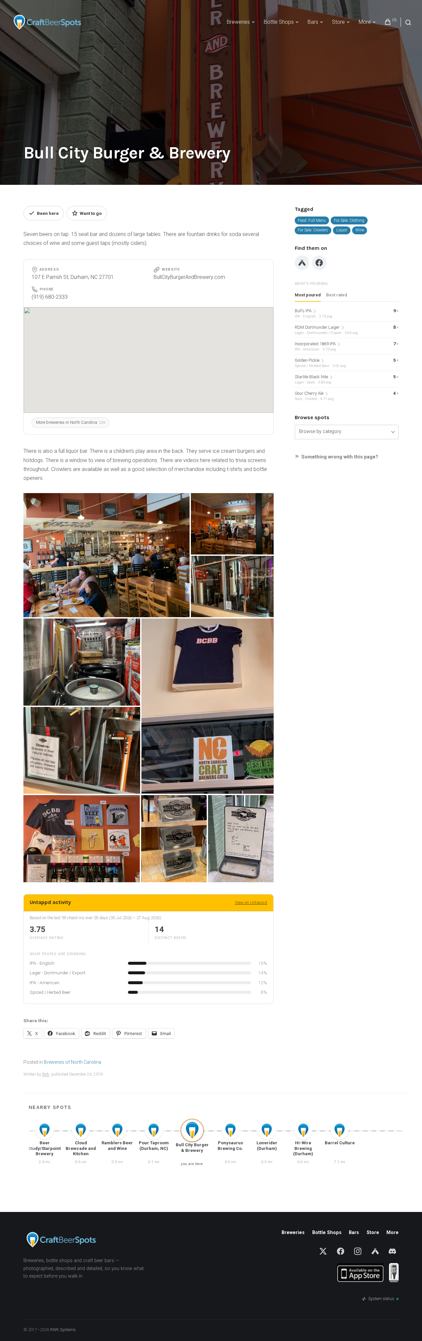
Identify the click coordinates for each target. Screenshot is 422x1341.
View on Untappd (251, 902)
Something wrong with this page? (339, 457)
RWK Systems (63, 1329)
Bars (313, 22)
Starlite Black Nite (313, 377)
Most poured (308, 294)
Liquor (341, 230)
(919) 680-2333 (50, 297)
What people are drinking (58, 954)
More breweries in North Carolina (70, 422)
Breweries (238, 22)
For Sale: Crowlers (313, 230)
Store (338, 22)
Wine (359, 230)
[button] (106, 555)
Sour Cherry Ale (314, 393)
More (365, 22)
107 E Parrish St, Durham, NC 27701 (73, 277)
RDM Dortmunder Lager (326, 327)
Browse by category (320, 431)
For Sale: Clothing (349, 220)
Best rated (336, 294)
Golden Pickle (317, 360)
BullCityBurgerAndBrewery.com (189, 277)
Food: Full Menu (312, 220)
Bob (45, 1074)
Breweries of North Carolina (72, 1062)
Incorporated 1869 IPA (317, 344)
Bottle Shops (279, 22)
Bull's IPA (313, 311)
